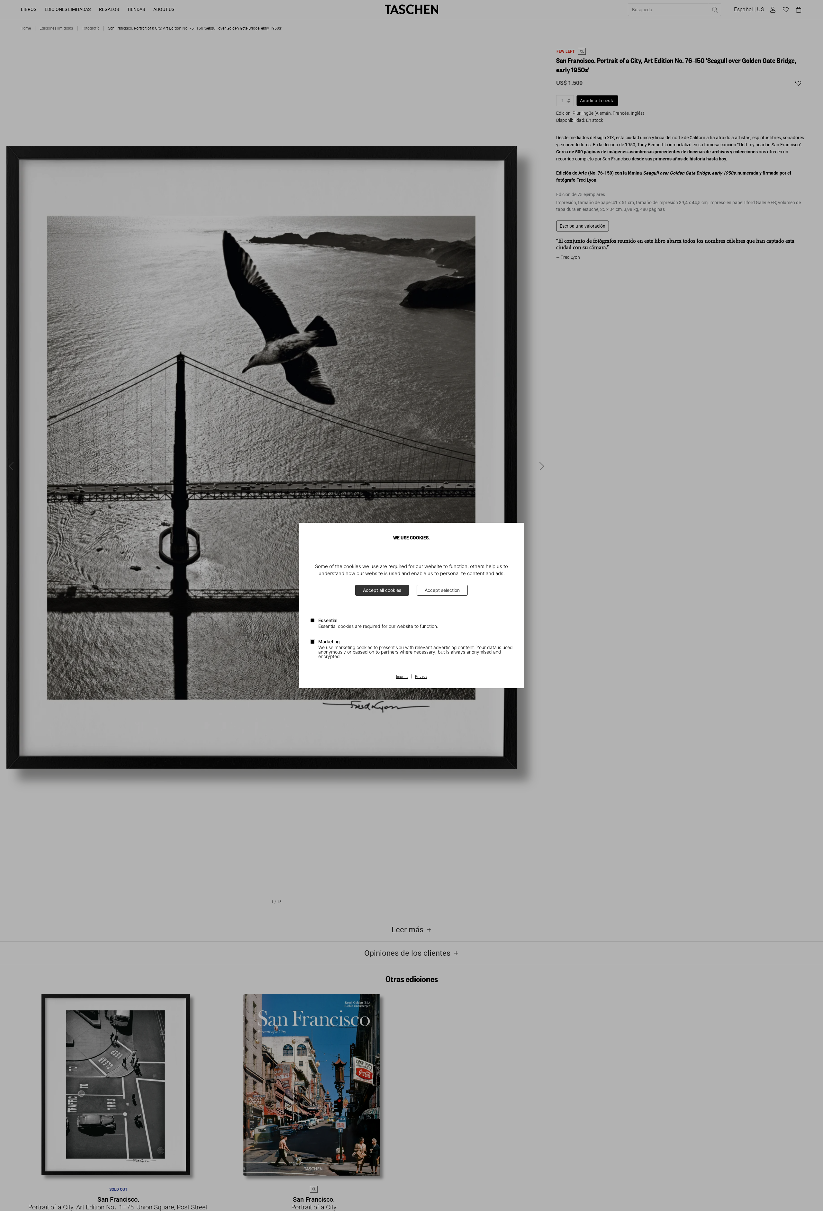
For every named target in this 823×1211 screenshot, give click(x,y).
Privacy (421, 677)
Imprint (402, 677)
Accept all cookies (382, 590)
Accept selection (442, 590)
